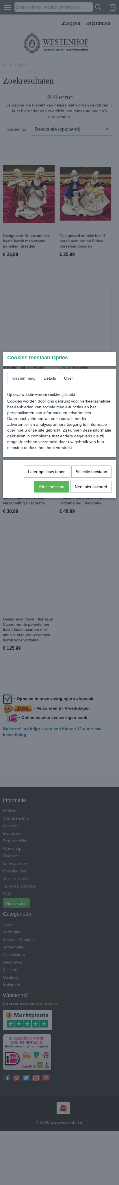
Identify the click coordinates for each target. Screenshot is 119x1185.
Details (50, 378)
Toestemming (23, 378)
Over (68, 378)
